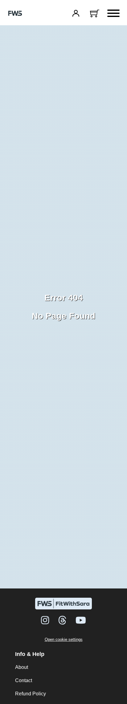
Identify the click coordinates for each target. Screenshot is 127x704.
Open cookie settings (64, 639)
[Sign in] (76, 13)
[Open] (113, 13)
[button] (94, 13)
